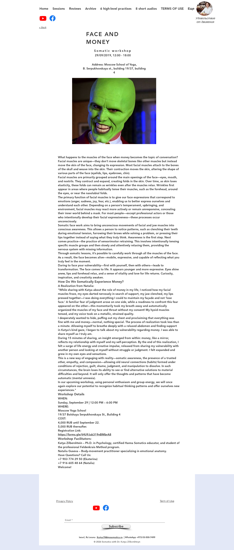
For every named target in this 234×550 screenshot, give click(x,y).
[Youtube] (43, 18)
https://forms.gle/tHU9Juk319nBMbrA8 (84, 434)
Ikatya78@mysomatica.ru (110, 537)
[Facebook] (53, 18)
